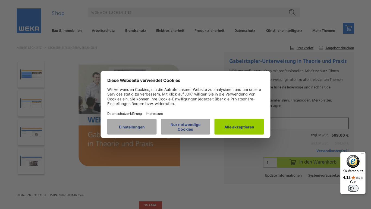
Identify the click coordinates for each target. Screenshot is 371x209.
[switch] (353, 188)
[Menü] (362, 155)
